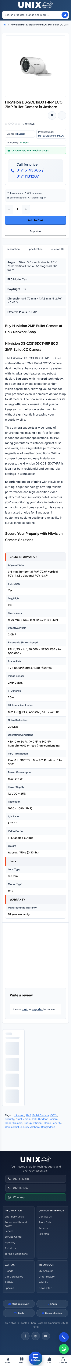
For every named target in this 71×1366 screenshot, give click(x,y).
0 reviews (28, 123)
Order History (47, 1276)
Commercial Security (17, 1126)
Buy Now (35, 231)
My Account (46, 1270)
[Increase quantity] (26, 209)
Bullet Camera (40, 1115)
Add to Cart (35, 220)
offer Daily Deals (14, 1216)
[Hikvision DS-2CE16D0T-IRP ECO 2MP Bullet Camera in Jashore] (35, 66)
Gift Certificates (14, 1276)
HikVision (20, 133)
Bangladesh (48, 1126)
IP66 (34, 1118)
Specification (35, 248)
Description (13, 248)
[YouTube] (46, 1336)
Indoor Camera (13, 1122)
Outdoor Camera (48, 1118)
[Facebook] (25, 1336)
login (25, 1009)
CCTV (53, 1115)
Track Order (45, 1222)
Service (9, 1230)
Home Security (52, 1122)
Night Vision (23, 1118)
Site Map (44, 1233)
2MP (28, 1115)
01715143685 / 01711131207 (30, 173)
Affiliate (9, 1282)
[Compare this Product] (62, 115)
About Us (10, 1248)
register (37, 1009)
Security (9, 1118)
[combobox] (31, 15)
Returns (43, 1228)
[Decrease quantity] (9, 209)
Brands (9, 1270)
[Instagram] (35, 1336)
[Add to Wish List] (52, 115)
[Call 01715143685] (64, 1337)
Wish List (44, 1282)
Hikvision (19, 1115)
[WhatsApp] (64, 1349)
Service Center (13, 1236)
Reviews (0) (58, 248)
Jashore (35, 1126)
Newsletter (45, 1287)
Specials (9, 1287)
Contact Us (45, 1216)
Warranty (10, 1242)
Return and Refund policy (16, 1224)
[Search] (65, 15)
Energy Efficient (33, 1122)
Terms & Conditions (16, 1253)
